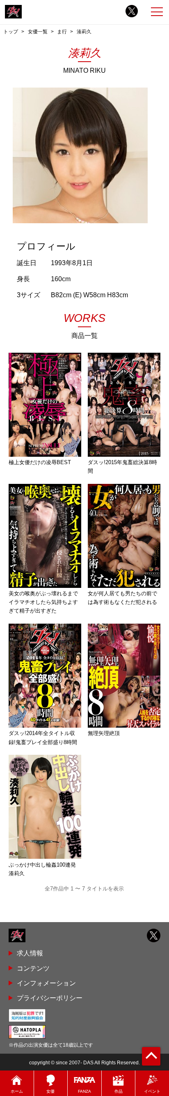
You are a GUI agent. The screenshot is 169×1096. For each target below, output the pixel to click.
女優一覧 (38, 32)
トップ (10, 32)
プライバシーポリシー (49, 997)
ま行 (62, 32)
